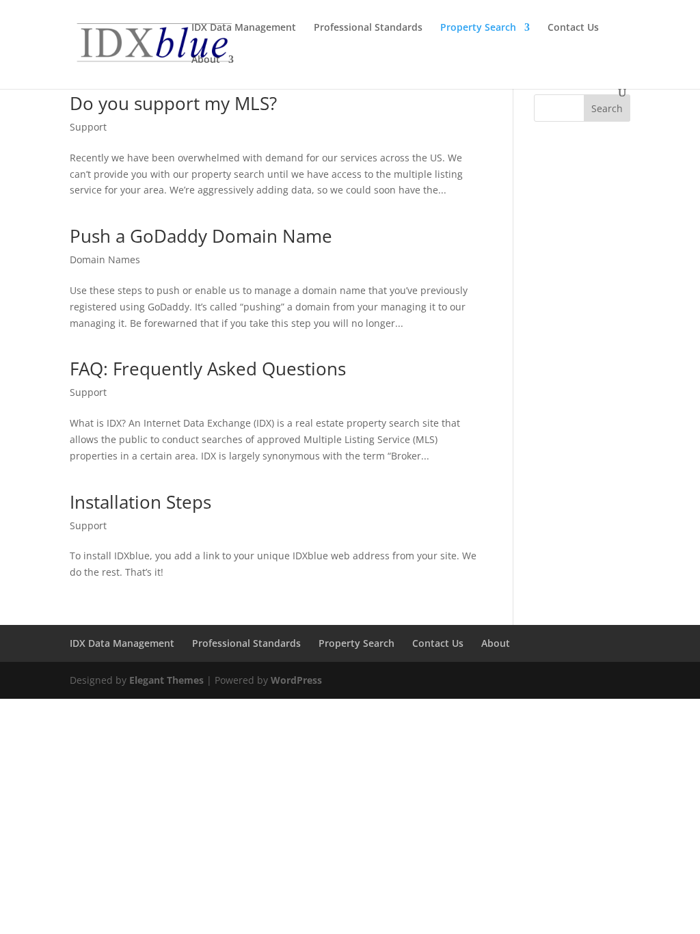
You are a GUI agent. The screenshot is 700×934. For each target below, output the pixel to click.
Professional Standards (368, 28)
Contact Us (573, 28)
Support (88, 126)
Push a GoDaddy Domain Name (201, 236)
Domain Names (105, 259)
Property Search (478, 28)
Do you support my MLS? (173, 103)
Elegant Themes (166, 679)
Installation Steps (140, 502)
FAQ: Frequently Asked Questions (208, 368)
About (205, 60)
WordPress (296, 679)
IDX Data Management (243, 28)
